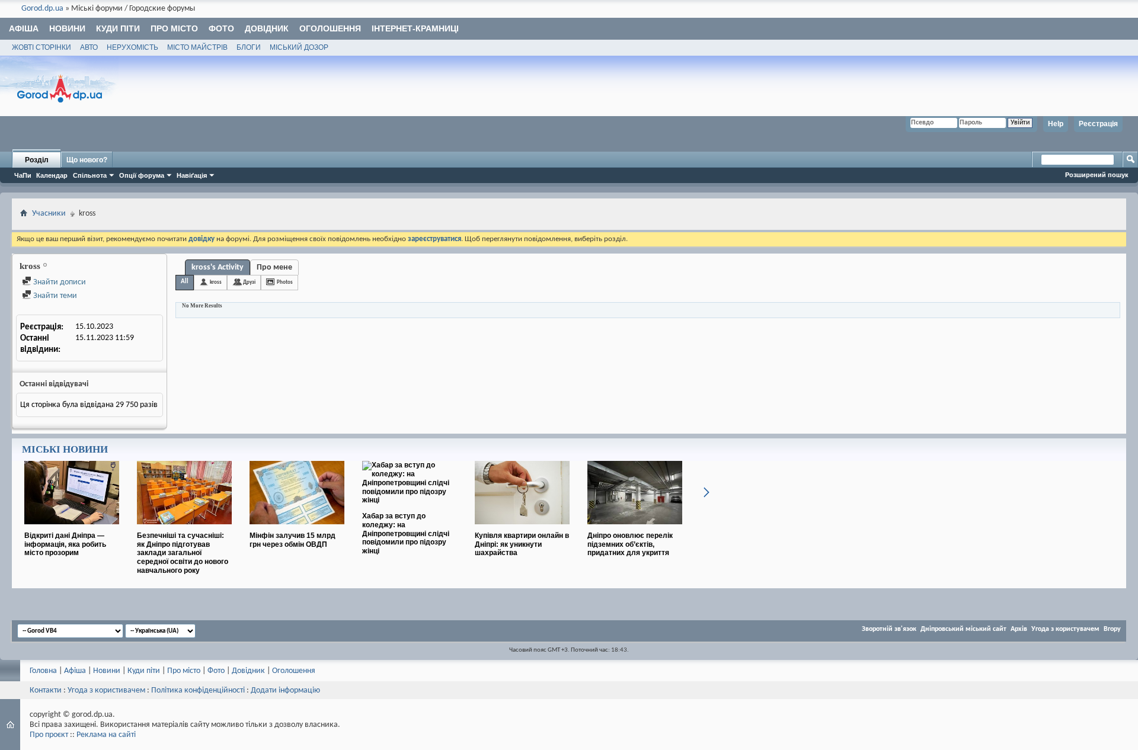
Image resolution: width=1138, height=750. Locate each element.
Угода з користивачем (106, 690)
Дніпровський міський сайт (963, 629)
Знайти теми (54, 295)
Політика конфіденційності (198, 690)
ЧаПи (22, 175)
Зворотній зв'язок (889, 629)
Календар (52, 175)
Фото (221, 28)
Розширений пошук (1097, 174)
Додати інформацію (285, 690)
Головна (43, 670)
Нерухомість (132, 47)
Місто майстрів (197, 47)
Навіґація (192, 175)
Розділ (37, 160)
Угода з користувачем (1065, 629)
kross (216, 282)
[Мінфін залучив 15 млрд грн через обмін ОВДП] (297, 529)
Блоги (248, 47)
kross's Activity (217, 267)
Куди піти (118, 28)
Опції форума (141, 175)
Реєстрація (1098, 124)
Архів (1019, 629)
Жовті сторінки (41, 47)
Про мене (274, 267)
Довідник (267, 28)
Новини (67, 28)
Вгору (1112, 629)
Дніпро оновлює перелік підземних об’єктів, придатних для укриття (630, 544)
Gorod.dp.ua (42, 8)
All (184, 281)
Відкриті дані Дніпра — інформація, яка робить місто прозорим (65, 544)
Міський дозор (299, 47)
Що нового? (86, 160)
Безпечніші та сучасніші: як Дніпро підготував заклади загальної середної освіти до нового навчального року (182, 553)
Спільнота (90, 175)
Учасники (49, 213)
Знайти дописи (58, 282)
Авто (89, 47)
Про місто (174, 28)
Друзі (249, 282)
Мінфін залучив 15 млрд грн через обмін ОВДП (292, 540)
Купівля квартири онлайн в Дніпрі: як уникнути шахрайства (522, 544)
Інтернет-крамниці (415, 28)
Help (1055, 124)
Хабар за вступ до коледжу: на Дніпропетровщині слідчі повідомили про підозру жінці (405, 533)
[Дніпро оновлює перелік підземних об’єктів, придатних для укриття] (634, 529)
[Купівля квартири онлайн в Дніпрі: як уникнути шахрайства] (522, 529)
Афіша (24, 28)
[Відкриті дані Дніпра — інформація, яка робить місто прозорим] (71, 529)
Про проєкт (49, 734)
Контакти (46, 690)
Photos (285, 282)
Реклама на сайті (106, 734)
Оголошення (330, 28)
